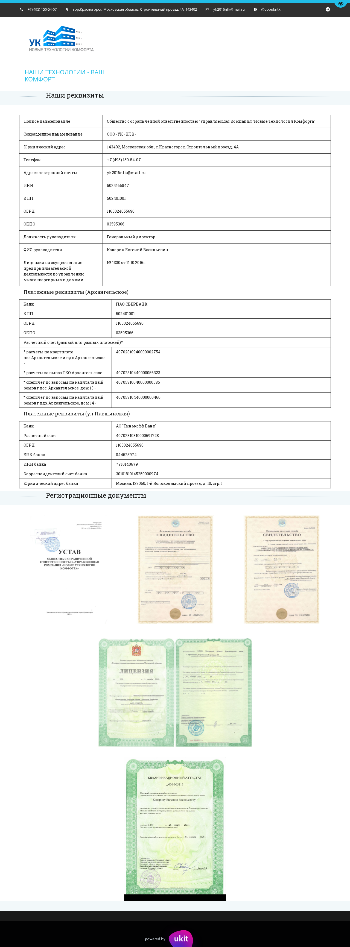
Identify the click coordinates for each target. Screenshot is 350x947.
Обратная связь (293, 53)
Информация (245, 53)
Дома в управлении (192, 53)
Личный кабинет (133, 53)
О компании (83, 53)
